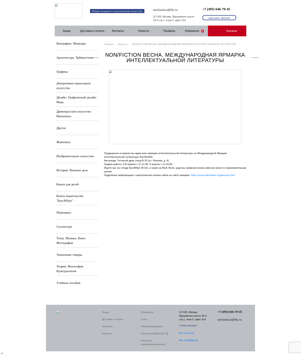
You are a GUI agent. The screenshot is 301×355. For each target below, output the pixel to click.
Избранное (194, 30)
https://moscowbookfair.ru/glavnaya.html (213, 175)
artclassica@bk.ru (165, 9)
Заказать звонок (219, 18)
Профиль (169, 30)
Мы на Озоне (186, 333)
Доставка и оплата (92, 30)
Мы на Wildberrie (188, 340)
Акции (67, 30)
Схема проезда (187, 325)
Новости (143, 30)
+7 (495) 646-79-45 (216, 9)
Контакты (118, 30)
